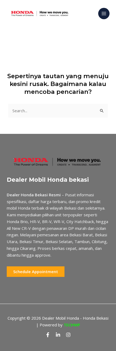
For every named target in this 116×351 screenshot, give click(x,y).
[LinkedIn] (58, 334)
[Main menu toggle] (104, 13)
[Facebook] (47, 334)
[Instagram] (68, 334)
